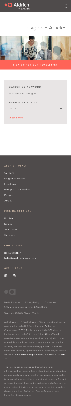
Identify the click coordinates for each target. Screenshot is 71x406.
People (8, 194)
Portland (9, 218)
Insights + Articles (14, 178)
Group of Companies (17, 189)
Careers (9, 172)
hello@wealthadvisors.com (20, 258)
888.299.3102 (12, 252)
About (8, 200)
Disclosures (50, 302)
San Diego (10, 229)
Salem (8, 223)
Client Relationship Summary (29, 354)
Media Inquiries (12, 302)
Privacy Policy (32, 302)
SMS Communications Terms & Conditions (25, 307)
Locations (10, 183)
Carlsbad (9, 234)
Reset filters (16, 117)
